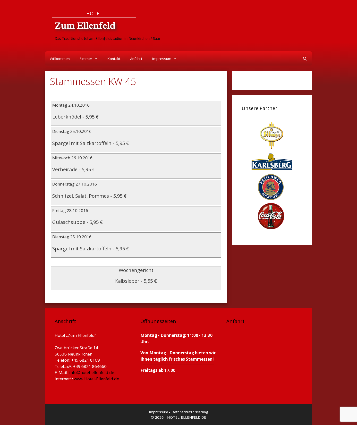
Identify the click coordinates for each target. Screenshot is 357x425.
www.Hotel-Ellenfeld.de (96, 379)
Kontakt (113, 58)
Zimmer (85, 58)
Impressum (161, 58)
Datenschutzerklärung (189, 411)
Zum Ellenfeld (85, 25)
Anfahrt (136, 58)
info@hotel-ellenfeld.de (91, 372)
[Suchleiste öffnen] (305, 58)
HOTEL (94, 13)
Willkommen (60, 58)
